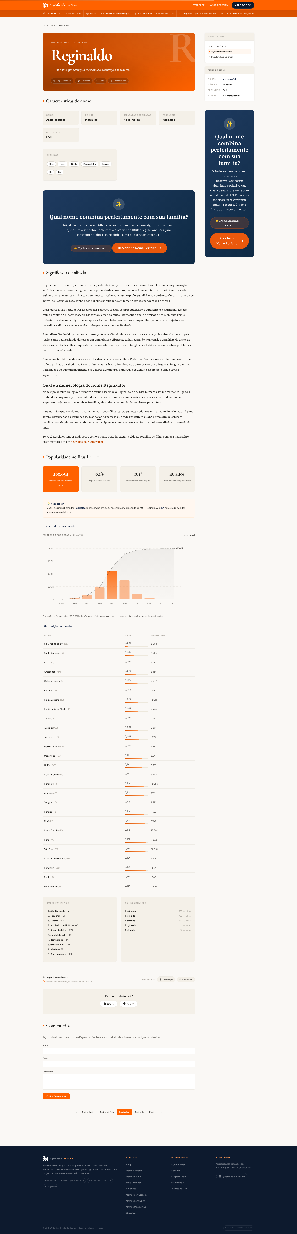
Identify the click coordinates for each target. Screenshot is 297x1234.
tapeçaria (154, 334)
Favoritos (131, 1188)
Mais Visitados (133, 1182)
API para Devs (178, 1176)
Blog (128, 1164)
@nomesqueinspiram (234, 1176)
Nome (45, 1045)
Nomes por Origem (136, 1194)
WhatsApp (168, 979)
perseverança (126, 422)
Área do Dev (243, 5)
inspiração (80, 370)
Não (130, 1003)
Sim (110, 1003)
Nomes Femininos (135, 1200)
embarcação (164, 295)
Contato (175, 1170)
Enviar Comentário (56, 1096)
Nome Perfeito (219, 5)
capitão (131, 295)
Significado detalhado (221, 51)
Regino (152, 1112)
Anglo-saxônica (63, 80)
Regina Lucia (87, 1112)
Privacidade (177, 1182)
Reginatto (139, 1112)
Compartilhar (120, 80)
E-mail (46, 1058)
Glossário (131, 1212)
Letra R (53, 25)
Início (45, 25)
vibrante (117, 339)
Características (218, 46)
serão (98, 417)
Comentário (48, 1071)
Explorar (199, 5)
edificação (84, 402)
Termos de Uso (179, 1188)
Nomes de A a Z (134, 1176)
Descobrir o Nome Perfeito (139, 247)
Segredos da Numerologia (87, 442)
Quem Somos (178, 1164)
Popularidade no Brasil (222, 56)
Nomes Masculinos (136, 1206)
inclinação (169, 411)
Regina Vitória (106, 1112)
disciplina (105, 422)
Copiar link (187, 979)
